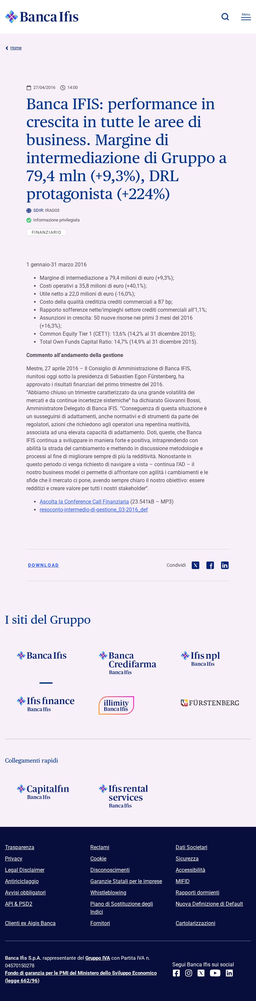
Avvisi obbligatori (25, 892)
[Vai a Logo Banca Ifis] (46, 662)
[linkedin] (229, 973)
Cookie (98, 858)
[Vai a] (210, 662)
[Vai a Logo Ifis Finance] (46, 708)
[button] (225, 17)
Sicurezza (187, 858)
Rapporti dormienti (197, 892)
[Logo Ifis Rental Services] (128, 796)
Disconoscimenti (110, 870)
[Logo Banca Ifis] (41, 16)
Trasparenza (19, 847)
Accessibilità (190, 870)
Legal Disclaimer (24, 870)
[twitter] (201, 973)
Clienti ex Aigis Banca (30, 923)
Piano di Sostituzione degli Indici (121, 908)
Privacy (13, 858)
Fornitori (100, 923)
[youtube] (215, 973)
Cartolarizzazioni (195, 923)
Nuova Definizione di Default (209, 904)
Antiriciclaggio (22, 881)
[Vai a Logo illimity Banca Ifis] (128, 708)
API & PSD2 (18, 904)
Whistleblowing (108, 892)
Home (16, 47)
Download (43, 565)
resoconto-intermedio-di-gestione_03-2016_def (94, 509)
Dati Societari (191, 847)
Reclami (99, 847)
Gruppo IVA (97, 958)
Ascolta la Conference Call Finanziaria (84, 502)
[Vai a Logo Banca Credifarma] (128, 662)
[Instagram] (189, 973)
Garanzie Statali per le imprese (126, 881)
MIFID (183, 881)
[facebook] (176, 973)
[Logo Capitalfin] (46, 796)
